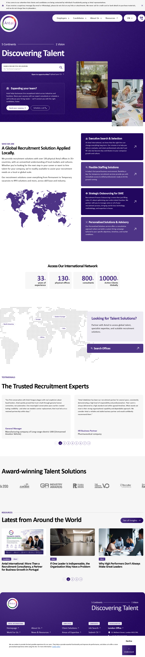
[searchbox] (31, 69)
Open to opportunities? (47, 74)
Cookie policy (56, 647)
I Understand (129, 650)
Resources (110, 18)
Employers (62, 18)
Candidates (78, 18)
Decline (129, 640)
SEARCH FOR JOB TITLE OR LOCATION (16, 66)
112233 (140, 16)
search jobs (61, 67)
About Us (94, 18)
